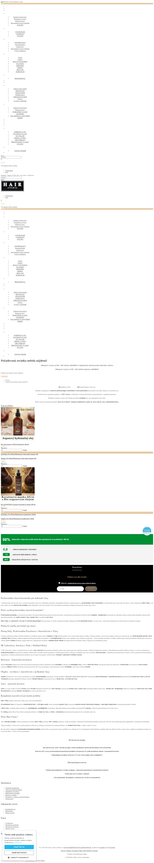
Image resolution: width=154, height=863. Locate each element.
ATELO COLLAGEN (20, 89)
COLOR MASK (20, 32)
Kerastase (75, 851)
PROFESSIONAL (20, 78)
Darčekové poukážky (12, 825)
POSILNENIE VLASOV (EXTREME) (20, 113)
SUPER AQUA (20, 95)
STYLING (20, 25)
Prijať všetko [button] (19, 847)
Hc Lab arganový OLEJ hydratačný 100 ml (15, 444)
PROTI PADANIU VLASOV (20, 142)
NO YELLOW (20, 136)
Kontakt (95, 851)
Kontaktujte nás (10, 809)
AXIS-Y (20, 60)
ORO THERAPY (20, 140)
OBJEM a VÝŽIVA (20, 138)
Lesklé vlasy (20, 47)
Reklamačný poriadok (12, 793)
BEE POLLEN (20, 91)
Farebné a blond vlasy (20, 17)
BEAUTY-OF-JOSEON (20, 62)
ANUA (20, 58)
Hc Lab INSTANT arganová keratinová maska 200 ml (18, 504)
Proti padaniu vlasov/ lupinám (20, 23)
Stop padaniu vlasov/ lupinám (20, 49)
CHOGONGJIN (20, 93)
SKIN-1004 (20, 70)
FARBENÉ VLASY (20, 132)
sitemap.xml (9, 799)
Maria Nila (82, 851)
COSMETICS (20, 34)
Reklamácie (9, 811)
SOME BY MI (20, 72)
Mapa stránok (9, 813)
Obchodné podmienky (12, 788)
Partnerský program (12, 827)
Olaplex (69, 851)
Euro (6, 172)
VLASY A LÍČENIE (20, 101)
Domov (7, 380)
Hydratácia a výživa (20, 19)
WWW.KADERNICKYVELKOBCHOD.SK (77, 847)
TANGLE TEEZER (20, 151)
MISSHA (20, 68)
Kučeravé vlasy (20, 21)
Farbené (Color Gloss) (20, 108)
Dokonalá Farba (20, 45)
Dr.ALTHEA (20, 64)
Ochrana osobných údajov (13, 790)
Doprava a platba (11, 795)
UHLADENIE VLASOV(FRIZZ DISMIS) (20, 117)
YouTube (112, 847)
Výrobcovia (9, 823)
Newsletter (77, 567)
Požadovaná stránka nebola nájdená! (16, 382)
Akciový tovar (10, 828)
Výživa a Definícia (20, 51)
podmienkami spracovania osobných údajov (82, 583)
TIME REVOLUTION (20, 97)
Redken (89, 851)
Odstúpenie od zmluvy (12, 791)
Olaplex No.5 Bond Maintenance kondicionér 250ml (17, 519)
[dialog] (19, 846)
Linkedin (102, 847)
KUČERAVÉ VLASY (20, 134)
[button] (19, 857)
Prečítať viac (18, 843)
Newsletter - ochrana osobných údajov (17, 797)
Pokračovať (4, 376)
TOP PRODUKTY (20, 43)
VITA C (20, 99)
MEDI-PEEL (20, 66)
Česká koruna (9, 170)
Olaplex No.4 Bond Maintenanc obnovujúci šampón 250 (18, 458)
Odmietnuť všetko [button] (19, 853)
